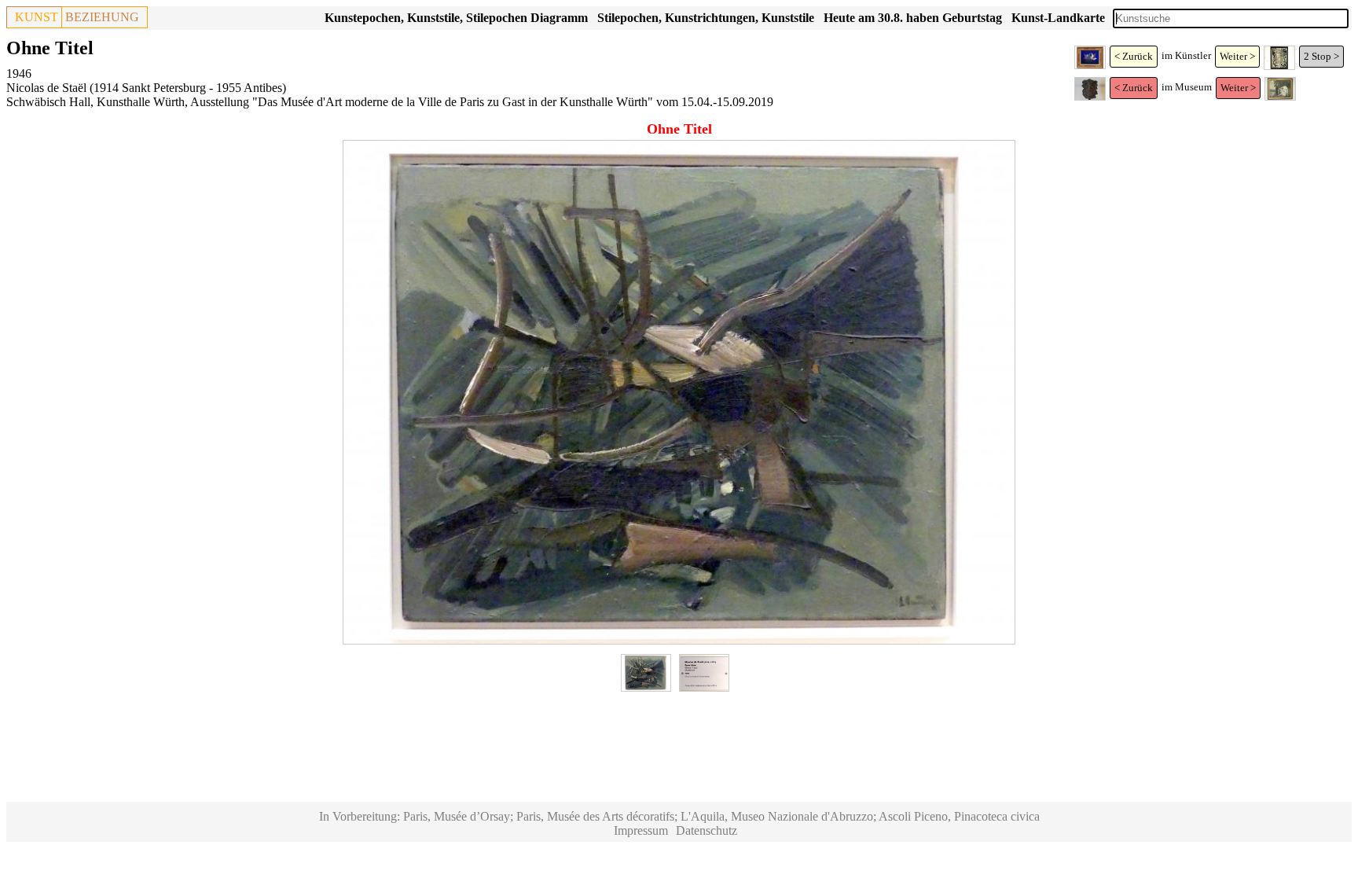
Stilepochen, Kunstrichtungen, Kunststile (705, 17)
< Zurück (1133, 56)
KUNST (36, 17)
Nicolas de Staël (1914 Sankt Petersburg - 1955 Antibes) (146, 87)
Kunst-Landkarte (1058, 17)
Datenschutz (706, 830)
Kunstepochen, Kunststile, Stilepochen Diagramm (456, 17)
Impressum (641, 830)
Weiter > (1237, 56)
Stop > (1325, 56)
